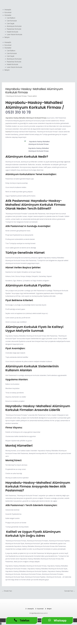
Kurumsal (8, 12)
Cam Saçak (10, 23)
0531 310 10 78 (18, 112)
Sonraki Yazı (69, 591)
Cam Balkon (11, 18)
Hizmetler (8, 15)
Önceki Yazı (7, 591)
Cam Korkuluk (12, 21)
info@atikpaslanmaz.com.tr (38, 613)
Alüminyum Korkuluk (14, 26)
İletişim (7, 37)
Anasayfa (8, 10)
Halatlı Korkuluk (12, 32)
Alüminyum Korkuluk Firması (16, 96)
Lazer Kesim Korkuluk (14, 34)
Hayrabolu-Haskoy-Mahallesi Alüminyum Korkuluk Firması (25, 118)
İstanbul (8, 132)
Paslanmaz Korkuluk (14, 29)
